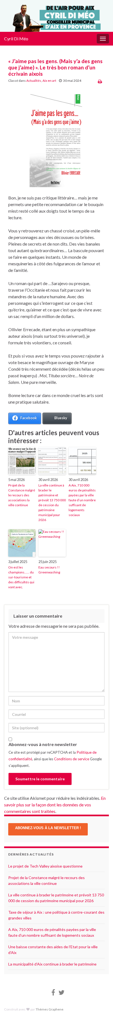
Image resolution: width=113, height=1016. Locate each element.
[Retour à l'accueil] (56, 16)
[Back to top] (101, 1004)
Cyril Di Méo (16, 38)
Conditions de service (71, 759)
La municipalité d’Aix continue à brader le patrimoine (52, 964)
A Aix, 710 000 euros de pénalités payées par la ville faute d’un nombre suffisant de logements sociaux (82, 500)
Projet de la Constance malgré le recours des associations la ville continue (21, 495)
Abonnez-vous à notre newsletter (43, 744)
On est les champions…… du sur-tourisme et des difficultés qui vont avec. (21, 577)
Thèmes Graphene (49, 1009)
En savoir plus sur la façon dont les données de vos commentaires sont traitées (55, 804)
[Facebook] (53, 991)
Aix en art (49, 80)
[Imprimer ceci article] (100, 81)
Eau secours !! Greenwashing (49, 569)
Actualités (33, 80)
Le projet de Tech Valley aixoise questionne (45, 866)
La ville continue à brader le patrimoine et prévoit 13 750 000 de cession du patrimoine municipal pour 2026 (52, 502)
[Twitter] (61, 991)
